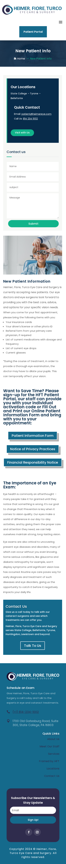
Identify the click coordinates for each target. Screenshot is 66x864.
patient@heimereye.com (36, 114)
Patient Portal (33, 32)
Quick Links (50, 733)
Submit (33, 224)
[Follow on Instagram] (37, 832)
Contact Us (51, 776)
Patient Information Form (32, 435)
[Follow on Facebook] (28, 832)
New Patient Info (41, 59)
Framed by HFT (49, 761)
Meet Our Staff (49, 746)
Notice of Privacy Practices (32, 449)
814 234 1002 (30, 118)
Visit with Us (22, 132)
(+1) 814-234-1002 (26, 712)
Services (53, 754)
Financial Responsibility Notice (32, 462)
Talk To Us (32, 645)
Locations (53, 768)
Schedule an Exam (21, 688)
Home (21, 59)
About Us (53, 739)
